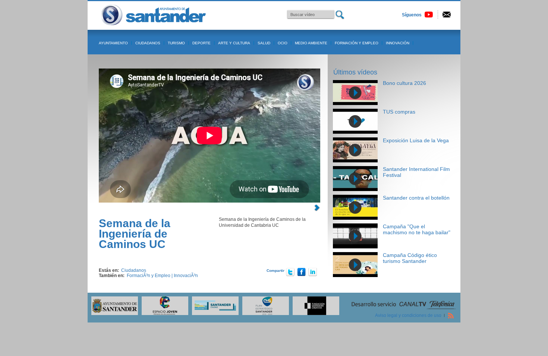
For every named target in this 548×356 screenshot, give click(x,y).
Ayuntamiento (113, 43)
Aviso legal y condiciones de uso (408, 315)
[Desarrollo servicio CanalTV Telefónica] (404, 308)
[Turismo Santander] (213, 313)
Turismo (176, 43)
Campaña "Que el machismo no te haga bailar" (416, 229)
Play (355, 92)
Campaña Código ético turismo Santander (410, 258)
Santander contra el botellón (416, 198)
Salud (264, 43)
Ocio (282, 43)
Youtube (429, 14)
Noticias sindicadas (450, 315)
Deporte (201, 43)
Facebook (301, 272)
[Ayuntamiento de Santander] (113, 313)
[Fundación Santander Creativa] (314, 313)
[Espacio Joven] (163, 313)
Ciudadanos (147, 43)
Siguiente (317, 207)
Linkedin (313, 272)
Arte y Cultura (234, 43)
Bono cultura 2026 (404, 83)
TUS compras (399, 112)
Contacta (446, 14)
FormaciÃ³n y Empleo (148, 275)
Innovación (397, 43)
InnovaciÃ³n (186, 275)
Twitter (290, 272)
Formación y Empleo (356, 43)
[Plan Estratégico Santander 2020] (264, 313)
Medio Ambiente (311, 43)
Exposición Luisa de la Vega (416, 140)
